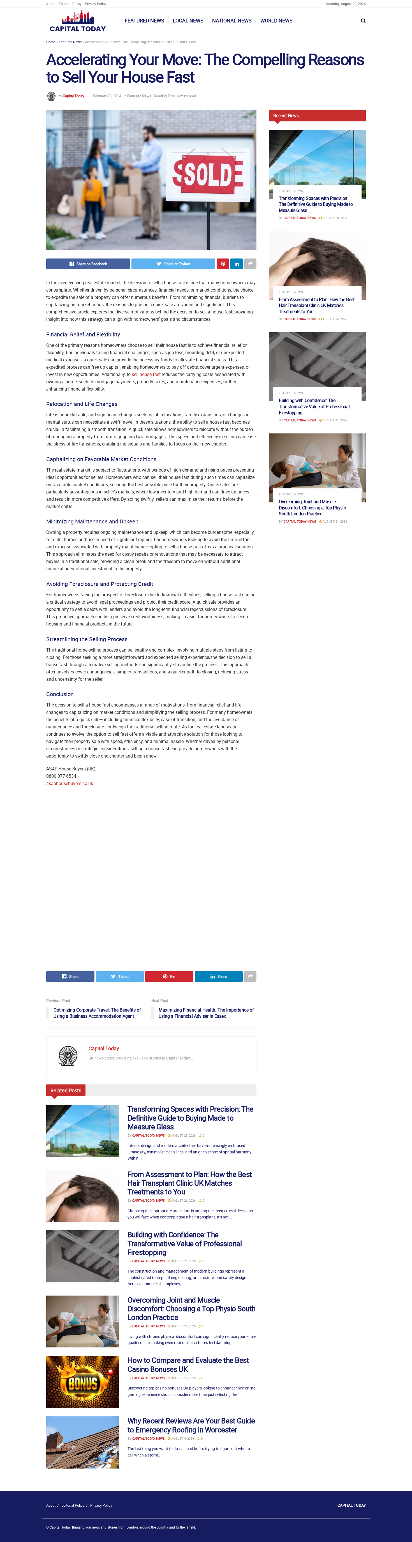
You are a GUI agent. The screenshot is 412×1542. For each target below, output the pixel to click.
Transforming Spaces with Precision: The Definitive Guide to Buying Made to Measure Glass (190, 1117)
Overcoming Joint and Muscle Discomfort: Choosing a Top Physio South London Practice (192, 1308)
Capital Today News (148, 1135)
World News (276, 20)
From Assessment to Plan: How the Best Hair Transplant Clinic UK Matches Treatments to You (190, 1183)
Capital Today (73, 95)
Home (50, 42)
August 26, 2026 (183, 1200)
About (50, 3)
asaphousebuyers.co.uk (69, 783)
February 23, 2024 (107, 95)
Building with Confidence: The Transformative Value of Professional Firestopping (185, 1243)
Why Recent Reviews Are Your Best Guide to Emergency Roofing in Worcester (191, 1425)
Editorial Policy (70, 3)
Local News (188, 20)
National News (232, 20)
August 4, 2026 (182, 1438)
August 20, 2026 (183, 1378)
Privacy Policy (95, 3)
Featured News (144, 20)
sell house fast (146, 374)
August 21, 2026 (183, 1261)
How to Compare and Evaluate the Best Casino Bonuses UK (188, 1364)
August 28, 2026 (183, 1135)
